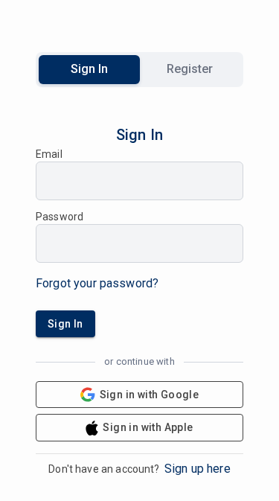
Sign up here (197, 469)
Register (190, 69)
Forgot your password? (97, 283)
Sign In (89, 69)
